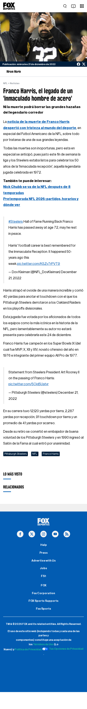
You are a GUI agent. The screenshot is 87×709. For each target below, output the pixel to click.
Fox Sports (43, 608)
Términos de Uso (43, 644)
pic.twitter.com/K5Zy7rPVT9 (38, 264)
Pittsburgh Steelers (15, 454)
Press (43, 552)
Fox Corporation (43, 593)
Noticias (14, 83)
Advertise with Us (43, 560)
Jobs (43, 568)
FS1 (43, 576)
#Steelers (15, 221)
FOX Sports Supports (43, 600)
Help (43, 545)
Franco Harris (50, 454)
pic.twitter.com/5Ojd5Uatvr (28, 384)
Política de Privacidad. (28, 649)
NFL (5, 83)
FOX (43, 585)
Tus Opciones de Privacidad (66, 649)
